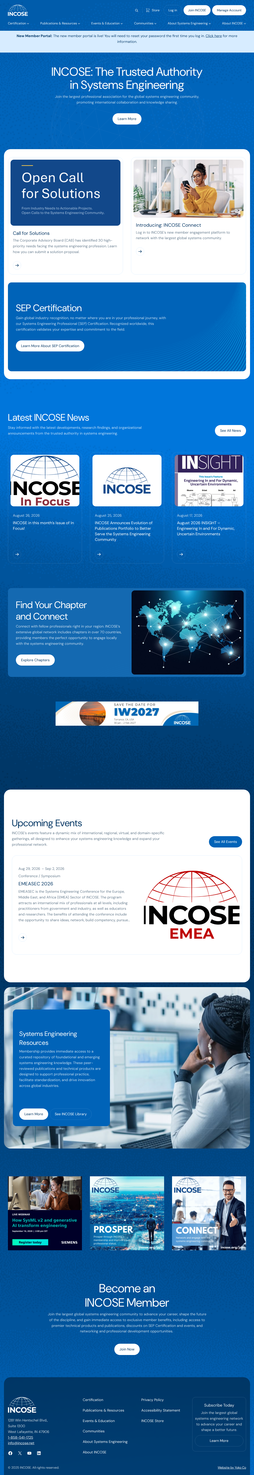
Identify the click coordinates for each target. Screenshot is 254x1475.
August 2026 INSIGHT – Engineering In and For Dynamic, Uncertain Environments (206, 528)
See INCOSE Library (71, 1114)
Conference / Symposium (39, 876)
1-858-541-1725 (20, 1437)
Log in (172, 10)
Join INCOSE (197, 10)
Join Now (127, 1349)
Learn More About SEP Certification (50, 346)
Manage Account (229, 10)
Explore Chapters (35, 660)
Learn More (127, 118)
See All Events (225, 841)
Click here (214, 36)
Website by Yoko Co (232, 1467)
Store (156, 10)
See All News (230, 430)
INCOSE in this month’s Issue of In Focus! (43, 525)
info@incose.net (21, 1443)
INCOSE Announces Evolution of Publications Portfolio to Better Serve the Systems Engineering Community (124, 531)
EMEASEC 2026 (35, 884)
